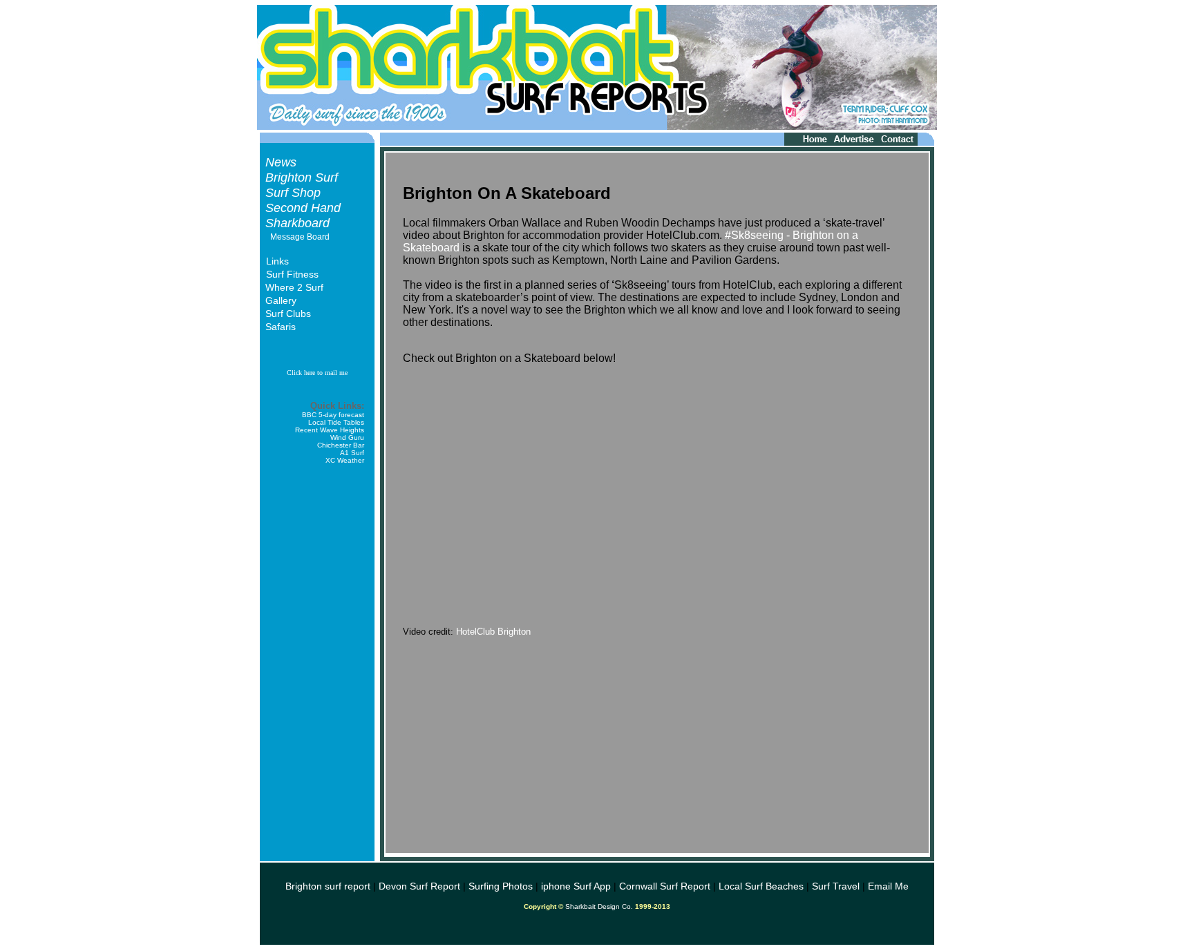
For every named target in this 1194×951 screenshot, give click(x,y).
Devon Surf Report (419, 886)
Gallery (280, 300)
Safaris (280, 326)
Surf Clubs (288, 313)
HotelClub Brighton (493, 631)
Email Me (888, 886)
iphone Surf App (576, 886)
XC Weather (344, 460)
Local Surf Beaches (761, 886)
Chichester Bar (340, 445)
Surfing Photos (500, 886)
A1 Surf (352, 453)
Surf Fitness (292, 274)
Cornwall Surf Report (664, 886)
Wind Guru (347, 437)
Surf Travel (836, 886)
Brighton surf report (327, 886)
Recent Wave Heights (329, 430)
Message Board (300, 237)
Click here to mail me (317, 372)
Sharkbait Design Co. (599, 906)
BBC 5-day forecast (333, 415)
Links (277, 261)
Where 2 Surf (294, 287)
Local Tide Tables (336, 422)
